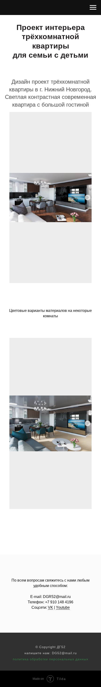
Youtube (63, 607)
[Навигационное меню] (93, 7)
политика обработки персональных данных (50, 659)
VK (50, 607)
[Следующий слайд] (87, 197)
